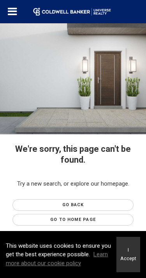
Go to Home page (73, 219)
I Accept (128, 254)
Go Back (73, 204)
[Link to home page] (73, 11)
